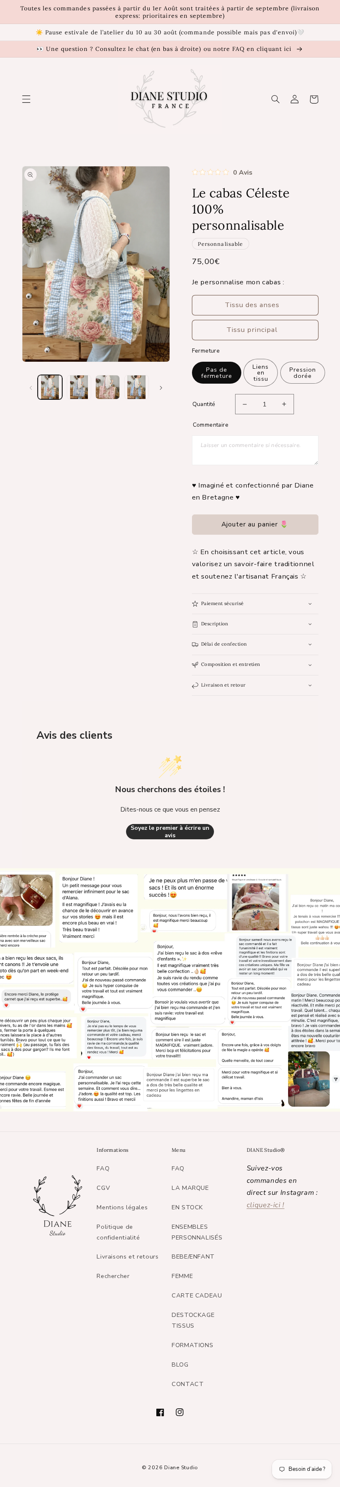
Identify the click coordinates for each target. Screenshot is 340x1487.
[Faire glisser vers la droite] (161, 387)
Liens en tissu (261, 373)
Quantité (204, 404)
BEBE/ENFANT (193, 1256)
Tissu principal (252, 329)
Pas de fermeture (216, 372)
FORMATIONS (192, 1345)
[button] (26, 99)
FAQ (103, 1168)
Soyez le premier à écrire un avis (170, 831)
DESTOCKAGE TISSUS (193, 1320)
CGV (103, 1188)
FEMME (182, 1276)
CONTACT (188, 1384)
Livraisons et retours (127, 1256)
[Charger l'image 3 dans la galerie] (107, 387)
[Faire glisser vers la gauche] (31, 387)
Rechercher (113, 1276)
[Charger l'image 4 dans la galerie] (136, 387)
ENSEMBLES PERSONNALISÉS (197, 1232)
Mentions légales (122, 1207)
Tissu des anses (252, 305)
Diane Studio (181, 1467)
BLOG (180, 1364)
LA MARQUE (190, 1188)
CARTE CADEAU (197, 1295)
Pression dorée (302, 372)
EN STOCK (187, 1207)
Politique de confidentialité (118, 1232)
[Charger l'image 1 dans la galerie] (50, 387)
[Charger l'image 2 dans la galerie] (79, 387)
